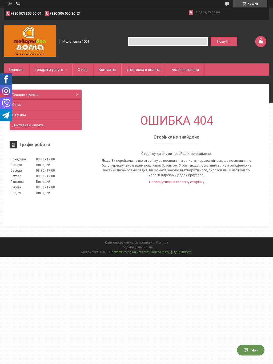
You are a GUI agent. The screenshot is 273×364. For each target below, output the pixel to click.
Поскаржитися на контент (128, 252)
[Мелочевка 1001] (30, 41)
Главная (16, 69)
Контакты (107, 69)
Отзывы (19, 115)
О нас (82, 69)
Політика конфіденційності (171, 252)
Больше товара (185, 69)
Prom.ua (162, 242)
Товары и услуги (49, 69)
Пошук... (224, 41)
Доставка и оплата (143, 69)
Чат (254, 350)
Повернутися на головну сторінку (176, 182)
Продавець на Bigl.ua (137, 247)
